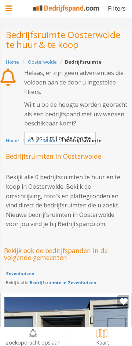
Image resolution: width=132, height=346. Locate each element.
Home (12, 62)
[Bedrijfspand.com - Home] (66, 8)
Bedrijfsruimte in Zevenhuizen (62, 282)
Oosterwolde (42, 62)
